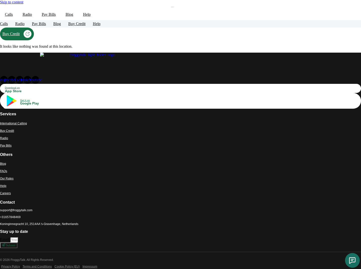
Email (5, 239)
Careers (5, 193)
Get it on (25, 100)
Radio (27, 14)
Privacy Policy (10, 266)
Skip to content (11, 2)
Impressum (90, 266)
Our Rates (7, 178)
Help (3, 186)
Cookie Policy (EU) (67, 266)
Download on (12, 87)
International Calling (13, 123)
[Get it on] (11, 106)
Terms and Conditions (37, 266)
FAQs (3, 171)
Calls (9, 14)
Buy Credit (76, 24)
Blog (69, 14)
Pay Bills (49, 14)
